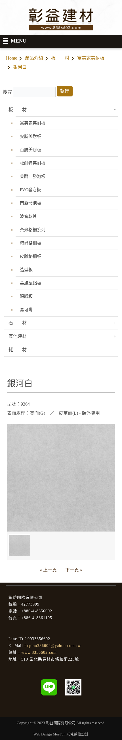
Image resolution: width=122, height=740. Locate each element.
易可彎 (26, 309)
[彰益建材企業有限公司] (73, 687)
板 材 (60, 58)
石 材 (18, 323)
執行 (64, 91)
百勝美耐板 (30, 149)
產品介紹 (34, 58)
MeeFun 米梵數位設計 (71, 734)
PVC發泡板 (30, 189)
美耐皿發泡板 (32, 176)
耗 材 (18, 349)
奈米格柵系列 (32, 229)
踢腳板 (26, 296)
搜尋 (7, 92)
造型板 (26, 269)
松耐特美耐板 (32, 163)
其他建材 (18, 336)
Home (11, 58)
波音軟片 (28, 216)
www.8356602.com (39, 652)
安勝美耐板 (30, 136)
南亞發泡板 (30, 203)
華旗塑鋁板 (30, 283)
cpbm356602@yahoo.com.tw (54, 646)
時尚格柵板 (30, 243)
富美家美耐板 (90, 58)
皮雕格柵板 (30, 256)
